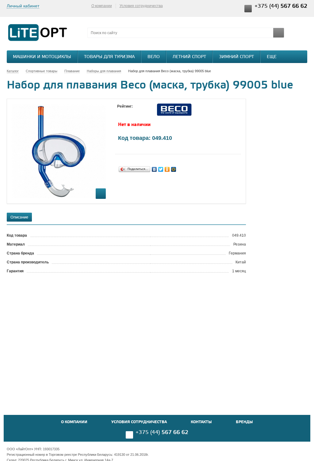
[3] (132, 112)
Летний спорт (189, 57)
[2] (126, 112)
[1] (120, 112)
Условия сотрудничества (141, 6)
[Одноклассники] (167, 169)
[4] (139, 112)
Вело (153, 57)
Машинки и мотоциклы (42, 57)
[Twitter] (161, 169)
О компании (101, 6)
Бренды (244, 422)
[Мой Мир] (173, 169)
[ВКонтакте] (154, 169)
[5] (145, 112)
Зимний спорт (236, 57)
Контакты (201, 422)
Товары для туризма (109, 57)
